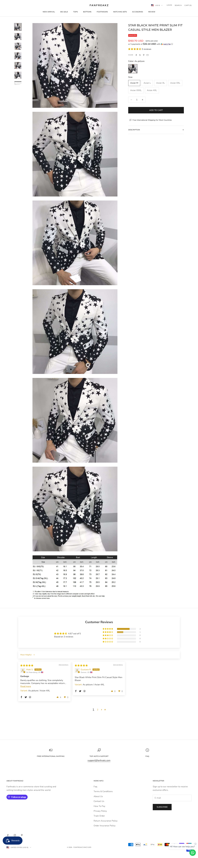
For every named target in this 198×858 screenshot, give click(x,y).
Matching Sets (120, 12)
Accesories (137, 12)
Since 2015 (87, 847)
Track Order (99, 815)
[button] (156, 44)
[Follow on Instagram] (14, 835)
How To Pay (99, 806)
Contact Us (99, 801)
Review (151, 12)
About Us (98, 796)
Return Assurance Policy (105, 820)
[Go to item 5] (18, 65)
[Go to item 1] (18, 27)
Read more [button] (25, 686)
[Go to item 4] (18, 56)
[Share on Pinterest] (144, 55)
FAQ (147, 756)
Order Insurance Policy (104, 825)
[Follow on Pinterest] (21, 835)
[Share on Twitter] (140, 55)
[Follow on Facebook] (7, 835)
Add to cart (156, 110)
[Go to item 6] (18, 75)
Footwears (102, 12)
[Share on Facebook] (136, 55)
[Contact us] (192, 852)
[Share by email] (147, 55)
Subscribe (162, 807)
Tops (75, 12)
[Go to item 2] (18, 36)
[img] (26, 665)
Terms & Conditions (103, 791)
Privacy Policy (100, 811)
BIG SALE (64, 12)
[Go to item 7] (18, 83)
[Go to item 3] (18, 46)
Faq (95, 786)
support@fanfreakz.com (99, 760)
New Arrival (49, 12)
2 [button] (97, 709)
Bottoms (87, 12)
